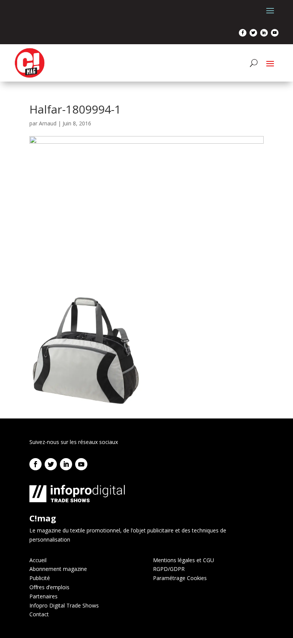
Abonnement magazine (58, 568)
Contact (39, 614)
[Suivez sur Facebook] (242, 33)
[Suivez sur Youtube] (275, 33)
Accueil (38, 560)
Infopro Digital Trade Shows (64, 605)
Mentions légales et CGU (183, 560)
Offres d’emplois (49, 587)
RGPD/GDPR (169, 568)
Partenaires (43, 596)
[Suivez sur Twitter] (253, 33)
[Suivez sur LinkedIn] (264, 33)
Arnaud (47, 123)
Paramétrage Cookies (180, 578)
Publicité (39, 578)
